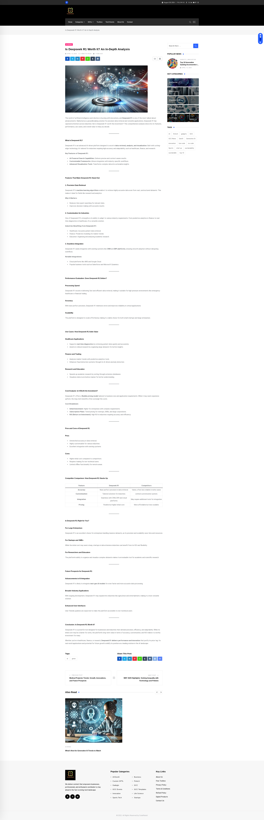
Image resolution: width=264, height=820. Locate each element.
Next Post (152, 675)
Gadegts (183, 59)
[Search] (190, 22)
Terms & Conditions (163, 789)
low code (182, 143)
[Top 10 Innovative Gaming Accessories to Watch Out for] (172, 63)
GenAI (73, 658)
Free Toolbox (161, 781)
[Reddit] (97, 59)
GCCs (90, 22)
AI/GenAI (68, 747)
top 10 (182, 153)
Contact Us (160, 801)
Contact (130, 22)
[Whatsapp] (87, 59)
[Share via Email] (155, 59)
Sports (171, 148)
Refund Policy (161, 793)
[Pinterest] (82, 59)
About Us (120, 22)
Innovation (192, 59)
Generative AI (190, 139)
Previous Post (77, 675)
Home (70, 22)
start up (179, 148)
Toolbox (100, 22)
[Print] (160, 59)
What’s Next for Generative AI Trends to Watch (83, 751)
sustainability (189, 148)
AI (67, 658)
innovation (172, 143)
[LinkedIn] (77, 59)
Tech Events (110, 22)
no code (191, 143)
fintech (175, 134)
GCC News (172, 139)
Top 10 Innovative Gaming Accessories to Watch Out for (189, 65)
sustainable (172, 153)
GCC (191, 134)
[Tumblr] (92, 59)
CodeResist (143, 815)
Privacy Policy (161, 785)
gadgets (184, 134)
